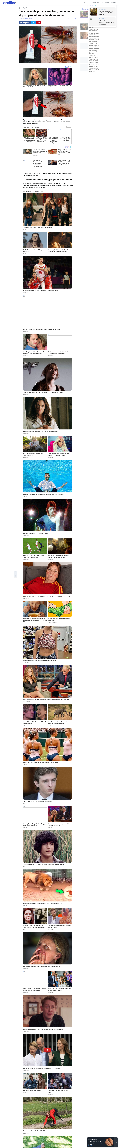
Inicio (87, 2)
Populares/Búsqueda (109, 2)
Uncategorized (28, 18)
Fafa (22, 18)
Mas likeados (96, 2)
